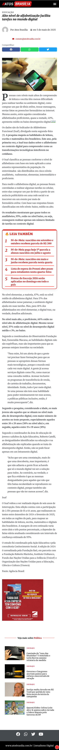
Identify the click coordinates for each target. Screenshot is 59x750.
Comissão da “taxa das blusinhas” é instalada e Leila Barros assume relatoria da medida (38, 657)
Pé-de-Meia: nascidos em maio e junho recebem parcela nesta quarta (31, 261)
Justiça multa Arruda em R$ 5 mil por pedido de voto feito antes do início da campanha (40, 693)
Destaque (30, 648)
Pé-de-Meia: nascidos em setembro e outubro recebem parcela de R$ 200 (32, 242)
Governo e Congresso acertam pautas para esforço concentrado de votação (38, 675)
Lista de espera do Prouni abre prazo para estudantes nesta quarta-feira (32, 270)
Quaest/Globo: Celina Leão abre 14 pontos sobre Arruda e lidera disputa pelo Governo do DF (40, 711)
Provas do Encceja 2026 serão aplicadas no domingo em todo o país (30, 281)
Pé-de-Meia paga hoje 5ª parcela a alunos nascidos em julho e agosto (31, 251)
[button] (54, 4)
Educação (8, 12)
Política (38, 638)
